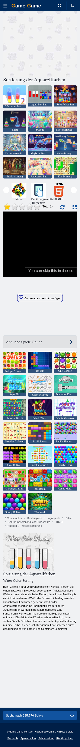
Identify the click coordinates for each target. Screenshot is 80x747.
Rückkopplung (64, 738)
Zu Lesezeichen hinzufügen (42, 298)
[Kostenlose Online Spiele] (26, 5)
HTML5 (58, 522)
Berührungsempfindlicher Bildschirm (28, 522)
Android (12, 525)
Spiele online (15, 518)
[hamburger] (5, 6)
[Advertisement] (39, 43)
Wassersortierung (31, 525)
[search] (72, 715)
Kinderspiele (34, 518)
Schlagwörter (46, 738)
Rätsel (68, 518)
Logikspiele (53, 518)
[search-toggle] (59, 5)
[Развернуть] (75, 207)
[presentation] (6, 190)
